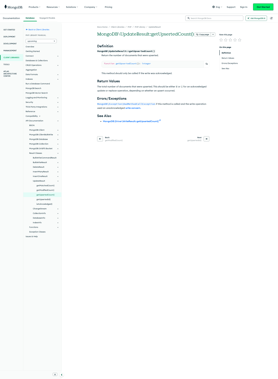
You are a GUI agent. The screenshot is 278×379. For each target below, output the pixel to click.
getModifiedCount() (45, 190)
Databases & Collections (37, 60)
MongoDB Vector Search (37, 93)
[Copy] (207, 64)
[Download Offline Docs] (55, 374)
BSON (31, 125)
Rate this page (225, 34)
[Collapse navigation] (61, 374)
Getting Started (33, 51)
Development (10, 44)
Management (10, 50)
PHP (129, 27)
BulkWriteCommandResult (44, 158)
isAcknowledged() (44, 204)
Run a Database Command (38, 83)
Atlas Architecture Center (10, 73)
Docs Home (102, 27)
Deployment (9, 37)
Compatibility (32, 116)
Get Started (263, 6)
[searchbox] (214, 18)
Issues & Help (32, 236)
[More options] (213, 34)
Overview (30, 46)
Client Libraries (117, 27)
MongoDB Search (33, 88)
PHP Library (140, 27)
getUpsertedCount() (45, 195)
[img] (221, 40)
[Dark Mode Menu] (271, 18)
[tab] (30, 17)
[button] (217, 7)
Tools (6, 64)
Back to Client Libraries (39, 29)
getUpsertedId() (43, 199)
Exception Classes (37, 232)
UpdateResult (155, 27)
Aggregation (31, 70)
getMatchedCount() (45, 185)
